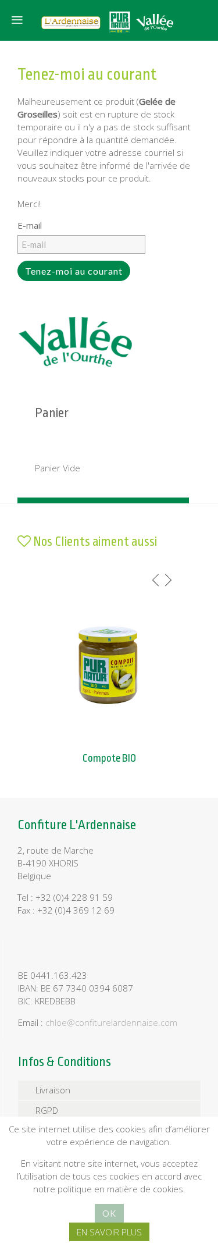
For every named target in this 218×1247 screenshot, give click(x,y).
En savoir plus (109, 1232)
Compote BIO (109, 758)
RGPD (46, 1110)
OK (109, 1213)
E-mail (29, 225)
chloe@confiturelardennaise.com (111, 1022)
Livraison (52, 1090)
